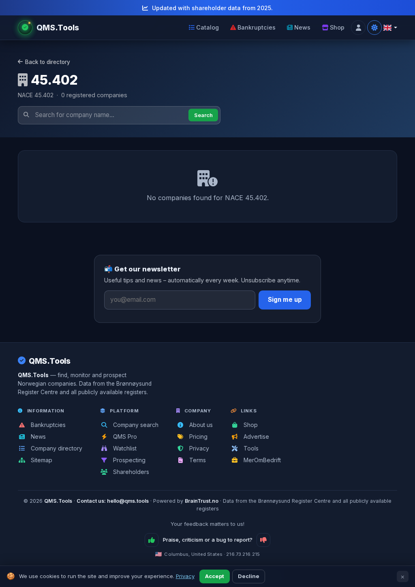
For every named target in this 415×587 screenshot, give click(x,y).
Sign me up (285, 299)
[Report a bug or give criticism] (263, 540)
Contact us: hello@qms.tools (113, 501)
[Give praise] (151, 540)
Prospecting (128, 460)
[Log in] (358, 27)
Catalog (207, 27)
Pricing (198, 436)
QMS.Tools (50, 361)
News (302, 27)
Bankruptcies (256, 27)
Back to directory (47, 62)
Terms (197, 460)
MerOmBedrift (261, 460)
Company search (134, 424)
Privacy (198, 448)
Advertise (255, 436)
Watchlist (124, 448)
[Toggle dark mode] (374, 27)
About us (200, 424)
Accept (214, 576)
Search (203, 115)
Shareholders (130, 471)
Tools (250, 448)
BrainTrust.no (201, 501)
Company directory (55, 448)
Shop (337, 27)
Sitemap (40, 460)
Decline (248, 576)
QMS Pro (124, 436)
